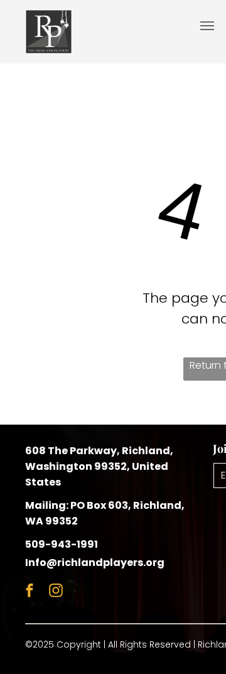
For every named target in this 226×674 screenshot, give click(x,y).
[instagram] (55, 592)
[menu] (207, 25)
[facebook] (29, 592)
